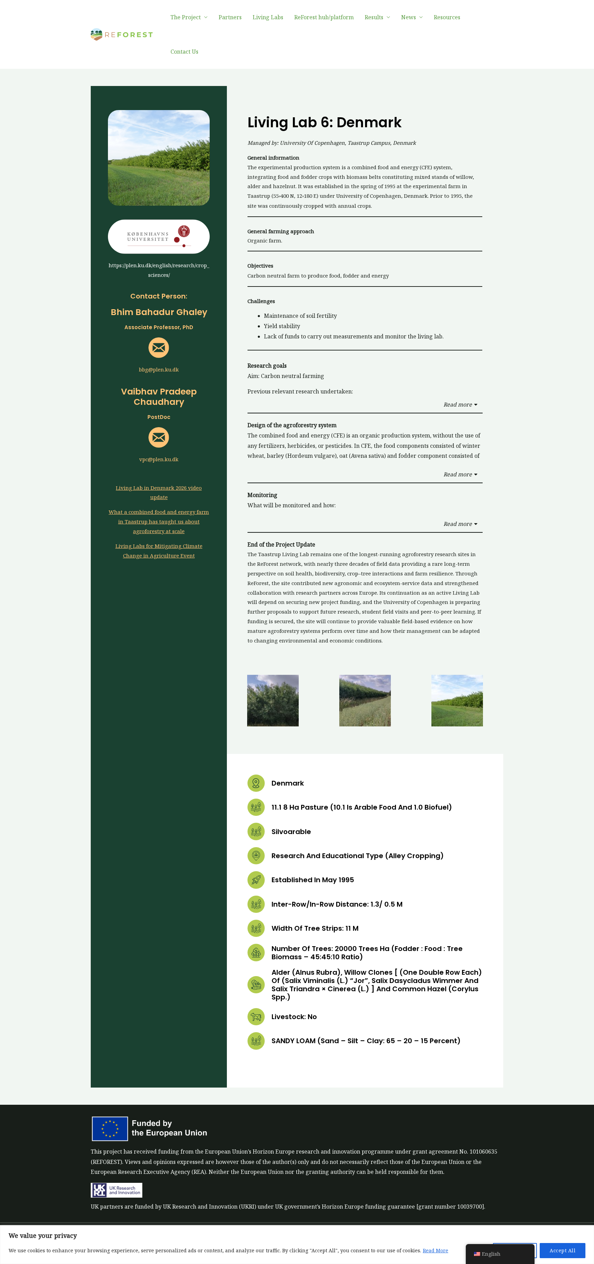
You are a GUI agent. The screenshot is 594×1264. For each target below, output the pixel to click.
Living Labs (268, 17)
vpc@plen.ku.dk (158, 459)
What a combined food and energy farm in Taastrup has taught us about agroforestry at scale (159, 521)
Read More (435, 1250)
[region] (297, 1244)
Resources (447, 17)
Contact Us (184, 51)
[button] (365, 405)
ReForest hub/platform (324, 17)
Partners (230, 17)
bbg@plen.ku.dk (159, 369)
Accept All (562, 1250)
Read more (457, 404)
